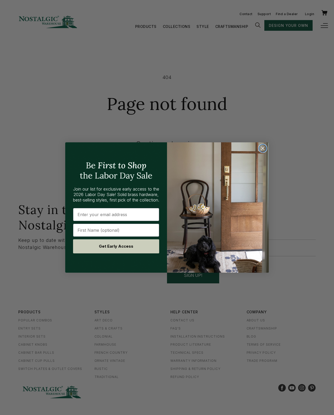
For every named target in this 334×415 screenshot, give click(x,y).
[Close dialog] (263, 148)
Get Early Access (116, 246)
